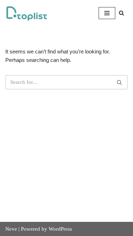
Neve (11, 229)
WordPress (60, 229)
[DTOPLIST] (26, 13)
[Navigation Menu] (107, 13)
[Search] (121, 13)
